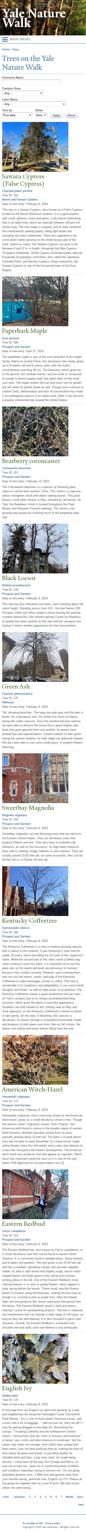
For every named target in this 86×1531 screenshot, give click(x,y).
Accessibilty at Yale (32, 1523)
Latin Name (10, 99)
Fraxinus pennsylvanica (17, 693)
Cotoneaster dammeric (16, 468)
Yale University (7, 4)
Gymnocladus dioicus (16, 927)
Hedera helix (10, 1395)
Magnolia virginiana (14, 815)
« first (5, 1496)
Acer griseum (10, 338)
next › (69, 1496)
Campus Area (11, 88)
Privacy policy (52, 1523)
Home (5, 49)
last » (80, 1496)
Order (39, 110)
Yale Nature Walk (33, 18)
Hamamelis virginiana (16, 1096)
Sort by (7, 110)
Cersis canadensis (14, 1231)
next (81, 1504)
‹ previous (19, 1496)
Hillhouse (8, 702)
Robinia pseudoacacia (16, 585)
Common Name (12, 77)
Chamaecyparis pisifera (17, 191)
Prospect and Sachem (16, 347)
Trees (15, 49)
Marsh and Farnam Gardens (20, 199)
